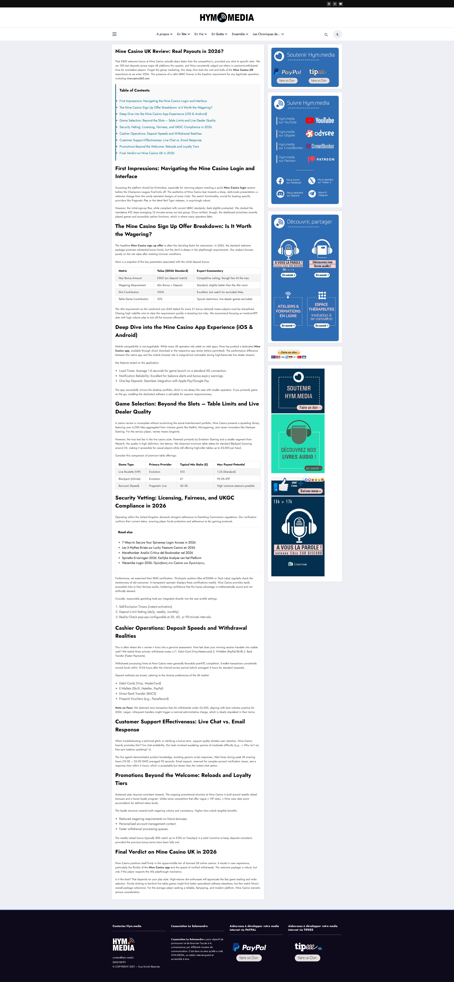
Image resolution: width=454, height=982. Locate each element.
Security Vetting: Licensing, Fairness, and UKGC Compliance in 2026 (166, 127)
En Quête (218, 34)
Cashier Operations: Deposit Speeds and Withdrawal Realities (161, 133)
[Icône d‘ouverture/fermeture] (114, 34)
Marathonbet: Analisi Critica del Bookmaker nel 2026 (157, 552)
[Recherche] (326, 34)
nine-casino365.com (138, 78)
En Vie (199, 34)
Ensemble (238, 34)
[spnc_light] (337, 34)
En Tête (181, 34)
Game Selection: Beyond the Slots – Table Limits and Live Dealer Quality (168, 120)
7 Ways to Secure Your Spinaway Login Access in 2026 (159, 542)
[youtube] (341, 4)
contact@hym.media (123, 957)
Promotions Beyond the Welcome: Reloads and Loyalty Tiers (159, 146)
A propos (163, 34)
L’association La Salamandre (187, 939)
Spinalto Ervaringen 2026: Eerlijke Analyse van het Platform (161, 558)
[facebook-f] (329, 4)
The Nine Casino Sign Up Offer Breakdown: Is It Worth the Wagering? (166, 107)
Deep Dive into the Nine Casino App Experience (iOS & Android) (163, 114)
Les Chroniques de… (266, 34)
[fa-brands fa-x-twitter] (335, 4)
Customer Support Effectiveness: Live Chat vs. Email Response (161, 140)
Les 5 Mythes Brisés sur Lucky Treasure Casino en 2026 (158, 547)
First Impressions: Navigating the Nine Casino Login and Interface (163, 101)
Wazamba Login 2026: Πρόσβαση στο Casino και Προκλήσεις (163, 563)
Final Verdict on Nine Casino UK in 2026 (147, 153)
